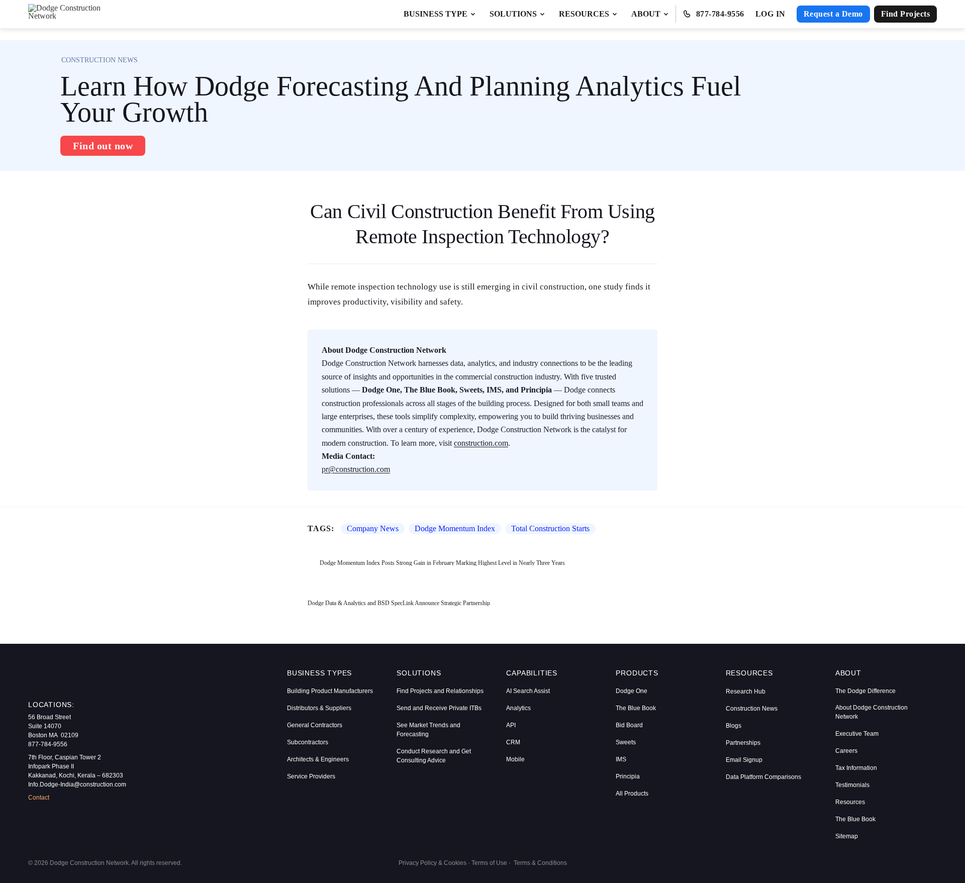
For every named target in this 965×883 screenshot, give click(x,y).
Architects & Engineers (318, 759)
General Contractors (314, 725)
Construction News (752, 708)
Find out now (103, 145)
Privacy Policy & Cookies (432, 862)
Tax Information (856, 767)
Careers (846, 750)
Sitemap (846, 836)
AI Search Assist (528, 691)
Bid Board (629, 725)
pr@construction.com (356, 469)
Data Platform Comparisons (763, 776)
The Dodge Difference (865, 691)
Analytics (518, 708)
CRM (513, 742)
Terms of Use (489, 862)
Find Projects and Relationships (440, 691)
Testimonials (852, 785)
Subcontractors (307, 742)
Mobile (515, 759)
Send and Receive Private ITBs (439, 708)
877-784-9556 (720, 14)
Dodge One (631, 691)
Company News (373, 528)
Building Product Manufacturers (330, 691)
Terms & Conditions (540, 862)
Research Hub (745, 691)
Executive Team (857, 733)
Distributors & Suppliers (319, 708)
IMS (621, 759)
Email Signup (744, 759)
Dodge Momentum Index (455, 528)
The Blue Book (636, 708)
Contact (38, 797)
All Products (632, 793)
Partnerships (743, 742)
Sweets (626, 742)
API (511, 725)
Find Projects (905, 14)
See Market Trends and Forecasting (428, 730)
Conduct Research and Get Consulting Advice (434, 756)
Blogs (733, 725)
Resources (850, 802)
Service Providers (311, 776)
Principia (628, 776)
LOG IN (770, 14)
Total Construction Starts (550, 528)
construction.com (481, 443)
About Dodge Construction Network (871, 712)
